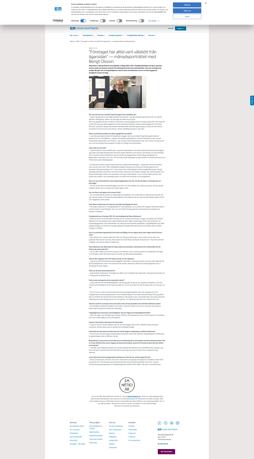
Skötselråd (74, 433)
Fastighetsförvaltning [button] (135, 35)
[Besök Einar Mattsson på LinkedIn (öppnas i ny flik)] (171, 423)
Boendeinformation (77, 426)
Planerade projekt (95, 439)
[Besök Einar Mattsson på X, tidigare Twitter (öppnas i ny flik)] (165, 423)
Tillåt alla (187, 5)
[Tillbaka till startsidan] (84, 28)
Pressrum (131, 437)
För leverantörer (134, 440)
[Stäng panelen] (205, 3)
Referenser (93, 443)
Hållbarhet (113, 437)
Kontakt (170, 28)
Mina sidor (74, 440)
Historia (112, 433)
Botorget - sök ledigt (77, 444)
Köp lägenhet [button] (88, 35)
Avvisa (187, 16)
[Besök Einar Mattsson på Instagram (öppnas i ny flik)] (177, 423)
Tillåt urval (187, 11)
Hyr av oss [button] (74, 35)
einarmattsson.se (134, 396)
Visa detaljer (152, 21)
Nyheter (72, 41)
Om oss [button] (151, 35)
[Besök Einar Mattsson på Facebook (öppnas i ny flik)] (159, 423)
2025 (77, 41)
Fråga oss (132, 433)
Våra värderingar (115, 430)
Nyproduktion (94, 432)
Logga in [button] (180, 28)
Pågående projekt (95, 436)
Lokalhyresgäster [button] (115, 35)
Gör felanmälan (166, 452)
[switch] (103, 20)
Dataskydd (113, 447)
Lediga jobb (113, 440)
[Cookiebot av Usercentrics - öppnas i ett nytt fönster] (58, 20)
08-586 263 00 (163, 444)
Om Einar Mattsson (116, 426)
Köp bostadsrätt (76, 437)
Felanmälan (132, 430)
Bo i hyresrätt (75, 430)
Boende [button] (101, 35)
